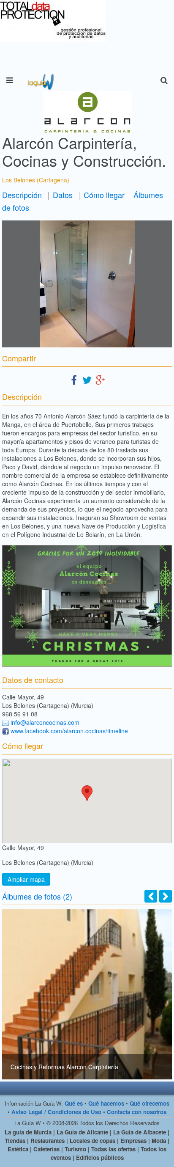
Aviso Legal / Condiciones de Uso (56, 1112)
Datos (63, 194)
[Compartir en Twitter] (87, 379)
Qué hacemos (106, 1103)
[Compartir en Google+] (100, 379)
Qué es (74, 1103)
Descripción (22, 194)
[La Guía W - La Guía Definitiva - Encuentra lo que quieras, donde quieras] (40, 80)
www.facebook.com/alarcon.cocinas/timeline (69, 731)
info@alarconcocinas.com (45, 722)
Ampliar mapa (26, 879)
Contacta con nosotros (136, 1112)
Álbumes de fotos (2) (37, 896)
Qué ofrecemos (149, 1103)
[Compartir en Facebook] (74, 379)
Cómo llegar (104, 194)
